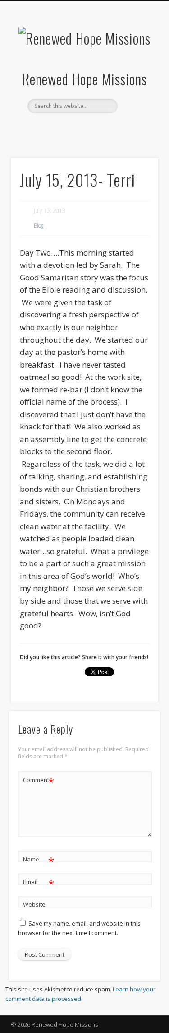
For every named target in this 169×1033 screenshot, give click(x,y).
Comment (38, 781)
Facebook (65, 128)
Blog (39, 225)
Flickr (102, 128)
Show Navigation (137, 81)
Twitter (83, 128)
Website (34, 904)
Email (38, 883)
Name (38, 860)
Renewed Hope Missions (84, 78)
